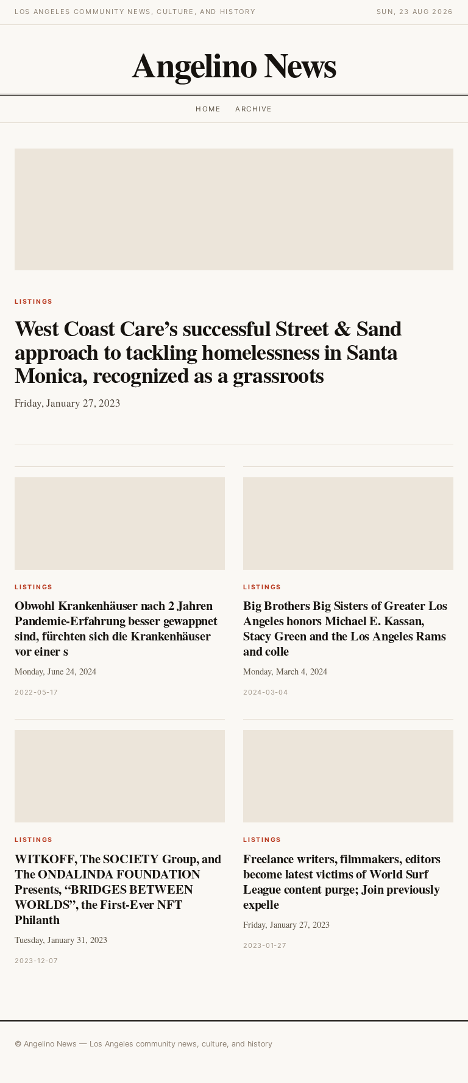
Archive (253, 109)
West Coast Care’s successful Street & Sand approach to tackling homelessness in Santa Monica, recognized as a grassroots (208, 351)
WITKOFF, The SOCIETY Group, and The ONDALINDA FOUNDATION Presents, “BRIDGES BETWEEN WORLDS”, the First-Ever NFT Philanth (118, 888)
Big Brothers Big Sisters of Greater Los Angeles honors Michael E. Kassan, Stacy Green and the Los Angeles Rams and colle (345, 628)
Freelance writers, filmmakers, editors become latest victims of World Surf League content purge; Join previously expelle (342, 881)
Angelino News (234, 64)
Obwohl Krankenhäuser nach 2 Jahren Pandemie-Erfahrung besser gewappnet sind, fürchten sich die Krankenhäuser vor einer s (116, 628)
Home (208, 109)
